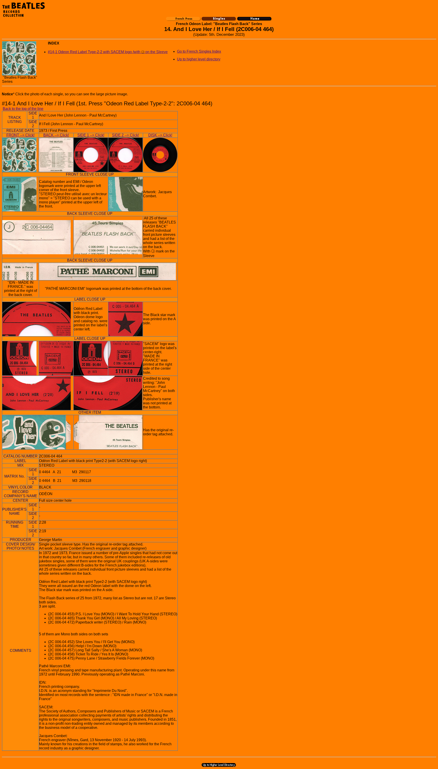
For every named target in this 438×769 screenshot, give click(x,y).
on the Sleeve (154, 52)
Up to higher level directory (198, 59)
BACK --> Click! (56, 135)
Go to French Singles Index (199, 51)
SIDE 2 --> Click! (125, 135)
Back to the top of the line (23, 109)
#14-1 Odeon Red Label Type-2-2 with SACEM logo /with (94, 52)
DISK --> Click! (160, 135)
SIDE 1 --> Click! (90, 135)
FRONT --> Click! (20, 135)
